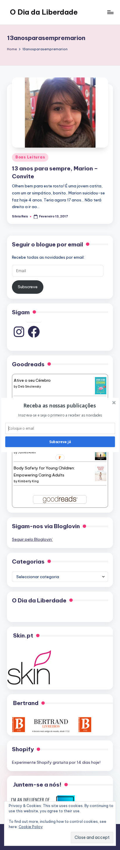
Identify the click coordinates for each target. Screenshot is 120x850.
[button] (59, 405)
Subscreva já (60, 441)
